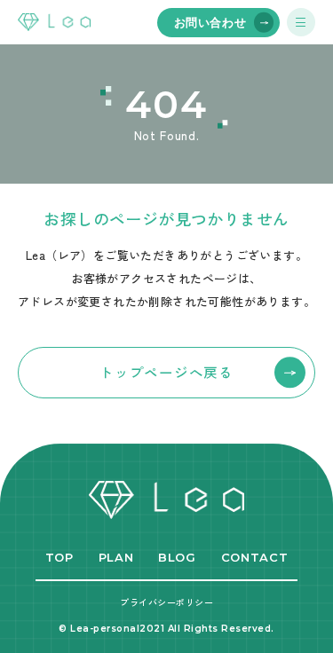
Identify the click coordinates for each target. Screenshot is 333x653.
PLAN (116, 557)
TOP (59, 557)
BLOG (177, 557)
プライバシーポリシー (166, 602)
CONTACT (255, 557)
